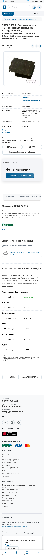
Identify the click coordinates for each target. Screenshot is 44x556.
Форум (5, 506)
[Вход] (34, 7)
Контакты (6, 457)
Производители (9, 462)
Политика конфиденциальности (14, 526)
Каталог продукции (10, 460)
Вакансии (6, 470)
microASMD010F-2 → (31, 377)
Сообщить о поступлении (20, 175)
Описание (6, 132)
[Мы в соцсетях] (5, 422)
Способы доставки (10, 490)
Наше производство (10, 473)
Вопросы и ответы (10, 492)
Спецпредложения (10, 468)
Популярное (7, 503)
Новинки (6, 465)
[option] (22, 68)
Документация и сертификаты (14, 130)
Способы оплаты (9, 495)
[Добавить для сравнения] (36, 46)
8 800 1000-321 (10, 401)
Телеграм (13, 147)
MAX (33, 147)
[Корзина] (39, 7)
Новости (5, 454)
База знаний (7, 501)
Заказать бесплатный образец (22, 152)
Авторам (5, 476)
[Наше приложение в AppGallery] (9, 434)
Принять (12, 549)
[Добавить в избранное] (32, 46)
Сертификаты (8, 498)
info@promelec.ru (11, 406)
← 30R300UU (11, 377)
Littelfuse (25, 97)
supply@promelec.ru (13, 412)
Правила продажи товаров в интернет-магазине (18, 486)
